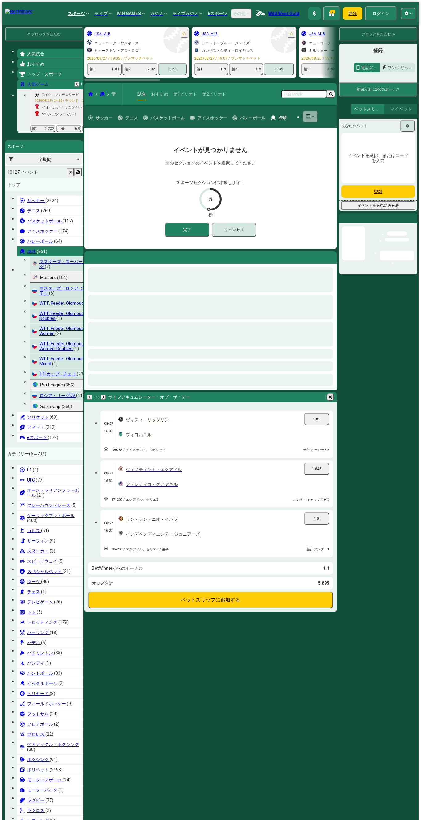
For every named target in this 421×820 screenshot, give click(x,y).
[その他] (306, 116)
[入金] (314, 13)
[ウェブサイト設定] (408, 13)
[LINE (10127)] (23, 94)
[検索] (331, 94)
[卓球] (35, 94)
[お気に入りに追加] (117, 34)
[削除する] (169, 256)
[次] (38, 256)
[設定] (407, 165)
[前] (22, 256)
